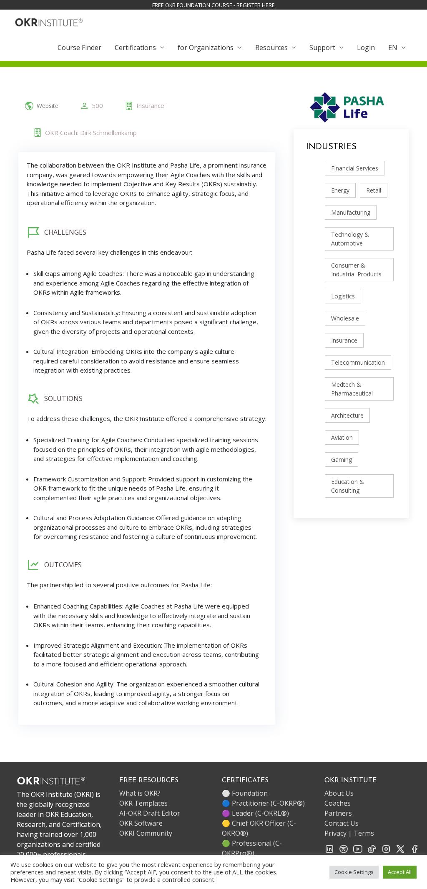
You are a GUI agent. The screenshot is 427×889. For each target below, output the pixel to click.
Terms (364, 833)
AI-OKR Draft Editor (149, 813)
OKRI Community (145, 833)
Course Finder (79, 47)
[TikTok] (372, 848)
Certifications (135, 47)
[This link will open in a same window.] (49, 21)
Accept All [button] (400, 872)
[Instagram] (386, 848)
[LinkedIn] (329, 848)
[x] (400, 848)
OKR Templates (143, 803)
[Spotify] (344, 848)
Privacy (335, 833)
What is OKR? (140, 793)
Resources (271, 47)
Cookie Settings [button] (354, 872)
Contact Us (341, 823)
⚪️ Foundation (245, 793)
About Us (339, 793)
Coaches (337, 803)
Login (366, 47)
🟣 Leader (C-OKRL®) (255, 813)
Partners (338, 813)
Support (322, 47)
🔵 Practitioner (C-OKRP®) (263, 803)
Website (47, 106)
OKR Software (141, 823)
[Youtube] (358, 848)
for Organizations (206, 47)
